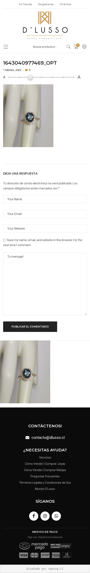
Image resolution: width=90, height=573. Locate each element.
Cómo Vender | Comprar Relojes (45, 470)
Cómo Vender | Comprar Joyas (45, 463)
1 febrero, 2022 (12, 70)
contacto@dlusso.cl (48, 437)
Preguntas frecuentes (45, 476)
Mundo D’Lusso (45, 489)
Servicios (45, 457)
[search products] (68, 46)
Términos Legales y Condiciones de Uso (45, 482)
